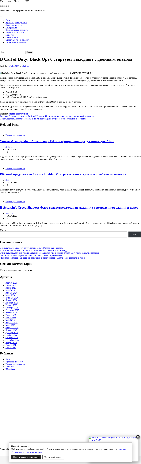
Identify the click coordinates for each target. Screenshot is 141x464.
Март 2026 (10, 295)
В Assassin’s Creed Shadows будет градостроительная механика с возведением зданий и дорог (69, 207)
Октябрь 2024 (12, 337)
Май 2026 (10, 290)
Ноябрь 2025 (11, 305)
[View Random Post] (1, 47)
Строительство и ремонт (17, 40)
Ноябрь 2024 (11, 335)
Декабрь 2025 (12, 303)
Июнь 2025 (11, 317)
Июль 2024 (11, 345)
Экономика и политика (16, 42)
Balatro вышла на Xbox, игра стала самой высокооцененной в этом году (34, 250)
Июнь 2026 (11, 288)
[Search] (1, 49)
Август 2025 (11, 312)
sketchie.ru (4, 6)
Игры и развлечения (18, 114)
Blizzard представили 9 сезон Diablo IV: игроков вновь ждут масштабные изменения (63, 174)
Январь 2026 (11, 300)
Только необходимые (53, 457)
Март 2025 (10, 325)
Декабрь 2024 (12, 332)
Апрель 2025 (11, 322)
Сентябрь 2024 (12, 340)
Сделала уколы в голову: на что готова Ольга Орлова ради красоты (31, 248)
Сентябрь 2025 (12, 310)
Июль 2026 (11, 285)
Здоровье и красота (15, 25)
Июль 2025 (11, 315)
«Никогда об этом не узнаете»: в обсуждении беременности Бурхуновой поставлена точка (42, 258)
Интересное (11, 27)
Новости (10, 35)
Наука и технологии (15, 32)
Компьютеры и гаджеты (17, 30)
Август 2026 (11, 283)
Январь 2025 (11, 330)
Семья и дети (12, 37)
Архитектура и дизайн (16, 22)
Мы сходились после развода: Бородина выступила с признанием (31, 255)
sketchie (25, 66)
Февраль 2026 (12, 298)
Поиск (3, 230)
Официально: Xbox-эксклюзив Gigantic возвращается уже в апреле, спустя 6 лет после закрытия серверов (49, 253)
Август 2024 (11, 342)
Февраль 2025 (12, 327)
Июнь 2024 (11, 347)
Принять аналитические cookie (26, 457)
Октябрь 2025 (12, 308)
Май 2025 (10, 320)
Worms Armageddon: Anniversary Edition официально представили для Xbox (57, 141)
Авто (8, 20)
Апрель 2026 (11, 293)
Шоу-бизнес (11, 369)
